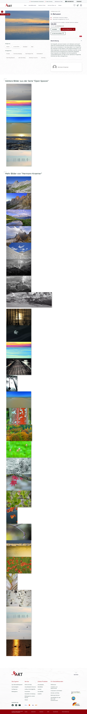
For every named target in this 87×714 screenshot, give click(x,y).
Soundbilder (40, 691)
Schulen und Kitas (55, 693)
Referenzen (53, 684)
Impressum (41, 711)
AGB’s (48, 711)
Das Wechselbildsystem (17, 684)
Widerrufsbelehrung (65, 711)
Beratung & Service (55, 695)
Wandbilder (40, 687)
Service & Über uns (52, 5)
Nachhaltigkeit (15, 687)
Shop (25, 5)
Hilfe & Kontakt (28, 684)
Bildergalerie (14, 691)
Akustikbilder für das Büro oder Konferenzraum (55, 699)
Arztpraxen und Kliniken (56, 690)
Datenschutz (33, 711)
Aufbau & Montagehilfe (30, 689)
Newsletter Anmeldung (30, 693)
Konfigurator (15, 689)
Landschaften (16, 46)
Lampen (39, 689)
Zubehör (40, 693)
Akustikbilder (41, 684)
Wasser (8, 46)
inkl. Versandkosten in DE (59, 25)
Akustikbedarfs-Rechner (30, 687)
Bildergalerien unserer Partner (30, 696)
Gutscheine (27, 691)
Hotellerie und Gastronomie (54, 687)
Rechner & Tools (41, 5)
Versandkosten (55, 711)
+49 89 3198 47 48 (70, 1)
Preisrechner (79, 1)
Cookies (26, 711)
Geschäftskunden (32, 5)
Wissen (59, 5)
